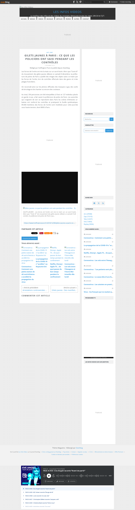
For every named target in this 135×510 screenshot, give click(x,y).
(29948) (88, 214)
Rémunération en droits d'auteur (104, 452)
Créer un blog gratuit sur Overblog (51, 452)
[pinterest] (80, 2)
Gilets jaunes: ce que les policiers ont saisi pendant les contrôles (75, 208)
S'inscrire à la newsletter (30, 238)
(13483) (88, 222)
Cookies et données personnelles (60, 454)
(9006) (89, 224)
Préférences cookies (77, 454)
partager (61, 481)
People (68, 19)
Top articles (66, 452)
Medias (32, 19)
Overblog (79, 448)
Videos (40, 19)
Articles (59, 19)
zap (51, 52)
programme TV (96, 357)
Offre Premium (119, 452)
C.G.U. (91, 452)
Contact (86, 19)
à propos (72, 481)
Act (48, 52)
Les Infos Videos (67, 12)
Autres (76, 19)
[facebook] (74, 2)
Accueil (24, 19)
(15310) (88, 216)
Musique (50, 19)
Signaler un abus (82, 452)
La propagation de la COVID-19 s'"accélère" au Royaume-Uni (107, 245)
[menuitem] (24, 19)
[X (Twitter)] (77, 2)
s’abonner (50, 481)
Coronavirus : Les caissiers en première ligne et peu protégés (107, 284)
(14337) (88, 219)
